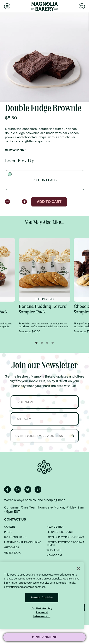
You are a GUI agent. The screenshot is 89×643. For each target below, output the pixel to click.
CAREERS (10, 526)
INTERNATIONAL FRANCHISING (22, 542)
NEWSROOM (54, 555)
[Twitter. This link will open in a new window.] (29, 492)
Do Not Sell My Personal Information (41, 612)
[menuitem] (7, 6)
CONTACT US (15, 519)
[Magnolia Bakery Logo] (44, 6)
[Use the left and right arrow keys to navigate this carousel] (44, 57)
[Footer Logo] (44, 469)
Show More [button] (15, 150)
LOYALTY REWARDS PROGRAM (65, 537)
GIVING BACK (12, 552)
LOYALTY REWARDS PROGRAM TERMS (65, 543)
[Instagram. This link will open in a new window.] (19, 492)
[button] (7, 201)
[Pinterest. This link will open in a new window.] (39, 492)
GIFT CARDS (11, 547)
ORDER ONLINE (44, 637)
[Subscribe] (72, 435)
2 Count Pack (45, 180)
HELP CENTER (55, 526)
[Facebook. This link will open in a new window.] (8, 492)
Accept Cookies (42, 597)
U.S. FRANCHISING (15, 537)
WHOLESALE (54, 550)
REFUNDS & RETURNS (60, 532)
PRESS (8, 532)
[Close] (78, 568)
